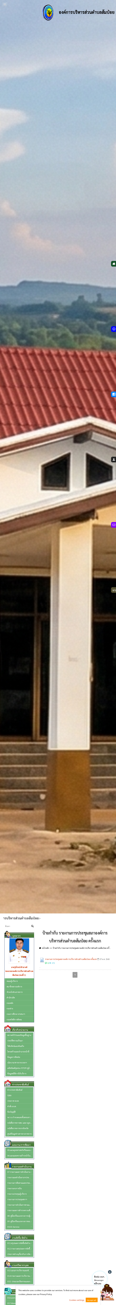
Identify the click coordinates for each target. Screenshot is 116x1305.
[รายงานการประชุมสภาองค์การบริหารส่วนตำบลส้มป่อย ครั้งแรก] (42, 960)
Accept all (91, 1300)
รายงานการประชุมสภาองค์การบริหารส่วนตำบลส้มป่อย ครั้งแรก (71, 959)
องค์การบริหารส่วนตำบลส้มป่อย (86, 12)
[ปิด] (110, 1272)
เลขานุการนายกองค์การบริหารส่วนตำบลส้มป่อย (19, 973)
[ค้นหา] (32, 926)
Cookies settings (76, 1300)
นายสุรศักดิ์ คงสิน (19, 967)
